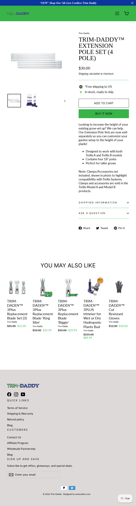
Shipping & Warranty (20, 413)
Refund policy (15, 419)
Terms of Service (17, 407)
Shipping (83, 73)
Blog (10, 425)
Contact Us (14, 437)
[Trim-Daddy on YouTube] (23, 394)
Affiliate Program (17, 442)
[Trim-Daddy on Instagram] (16, 394)
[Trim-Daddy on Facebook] (9, 394)
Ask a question (92, 213)
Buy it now (103, 113)
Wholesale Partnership (21, 448)
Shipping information (98, 202)
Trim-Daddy (84, 33)
